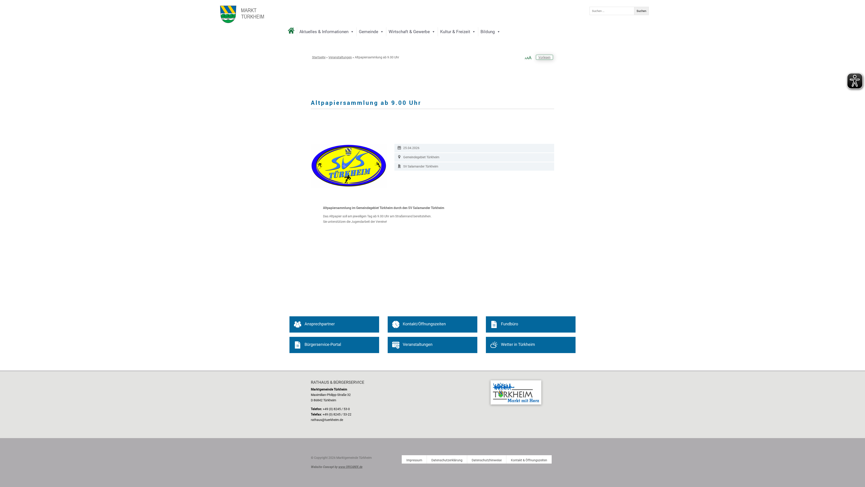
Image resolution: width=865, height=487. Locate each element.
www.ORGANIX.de (350, 467)
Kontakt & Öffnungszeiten (529, 460)
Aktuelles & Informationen (323, 31)
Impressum (414, 460)
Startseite (319, 57)
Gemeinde (368, 31)
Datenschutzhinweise (487, 460)
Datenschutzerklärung (446, 460)
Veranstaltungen (340, 57)
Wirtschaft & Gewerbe (409, 31)
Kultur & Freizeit (455, 31)
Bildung (487, 31)
